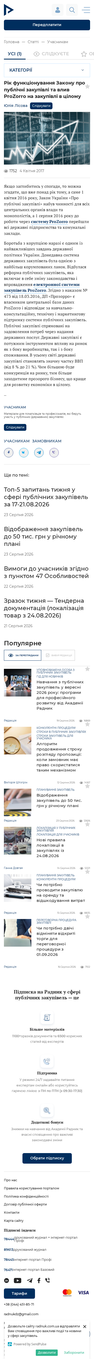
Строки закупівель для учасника (55, 737)
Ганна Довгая (13, 868)
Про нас (10, 1180)
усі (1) (15, 53)
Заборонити (74, 1352)
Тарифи (19, 1293)
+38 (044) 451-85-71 (19, 1304)
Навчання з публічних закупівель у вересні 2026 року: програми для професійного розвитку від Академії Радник (60, 695)
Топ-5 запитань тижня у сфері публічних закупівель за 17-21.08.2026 (46, 497)
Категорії (20, 70)
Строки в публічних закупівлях (61, 732)
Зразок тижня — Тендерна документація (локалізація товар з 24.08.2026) (44, 608)
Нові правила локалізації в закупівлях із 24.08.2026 (51, 847)
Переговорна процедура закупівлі (56, 921)
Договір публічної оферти (25, 1204)
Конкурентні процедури (56, 728)
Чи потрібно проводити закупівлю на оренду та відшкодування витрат (61, 892)
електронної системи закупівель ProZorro (42, 287)
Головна (11, 42)
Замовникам (46, 441)
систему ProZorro (49, 221)
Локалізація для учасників (58, 834)
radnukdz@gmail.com (21, 1314)
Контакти (11, 1212)
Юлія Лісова (15, 105)
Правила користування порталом (31, 1188)
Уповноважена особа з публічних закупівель (55, 671)
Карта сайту (14, 1221)
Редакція (10, 720)
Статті (33, 42)
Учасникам (57, 42)
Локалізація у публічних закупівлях (56, 829)
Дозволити (47, 1352)
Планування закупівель (55, 790)
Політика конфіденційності (26, 1196)
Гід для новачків (50, 676)
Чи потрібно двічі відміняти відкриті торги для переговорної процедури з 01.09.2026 (56, 941)
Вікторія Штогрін (15, 782)
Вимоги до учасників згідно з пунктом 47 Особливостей (46, 572)
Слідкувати (41, 106)
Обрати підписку (47, 1158)
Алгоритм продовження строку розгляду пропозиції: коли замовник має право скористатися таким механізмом (59, 757)
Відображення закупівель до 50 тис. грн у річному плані (43, 536)
